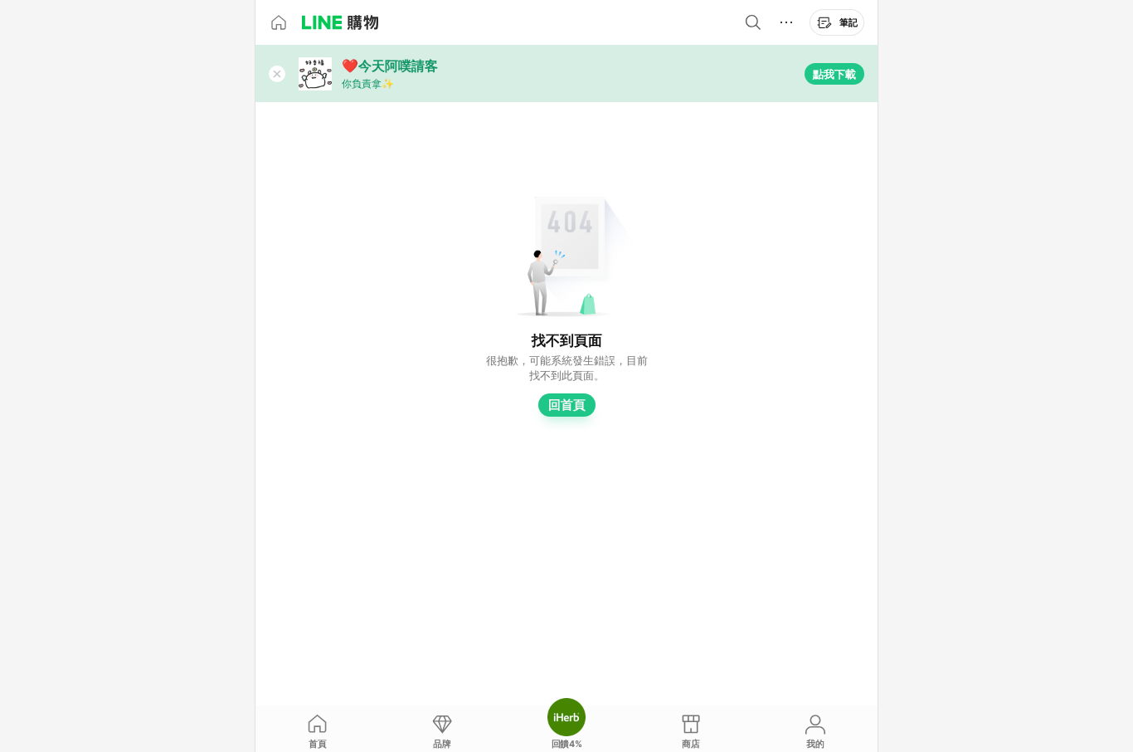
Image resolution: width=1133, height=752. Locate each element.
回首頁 (567, 405)
